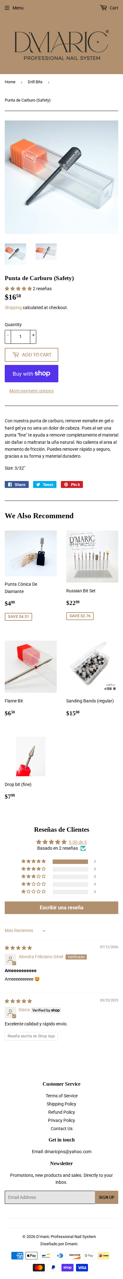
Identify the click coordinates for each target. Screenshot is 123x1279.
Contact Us (62, 1128)
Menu (18, 7)
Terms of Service (62, 1095)
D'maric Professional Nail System (66, 1236)
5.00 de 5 (78, 842)
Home (10, 81)
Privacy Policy (61, 1120)
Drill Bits (35, 81)
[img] (18, 947)
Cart (113, 7)
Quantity (13, 324)
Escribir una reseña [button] (62, 908)
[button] (19, 288)
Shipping (13, 307)
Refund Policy (61, 1112)
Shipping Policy (61, 1103)
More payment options (31, 390)
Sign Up (106, 1197)
